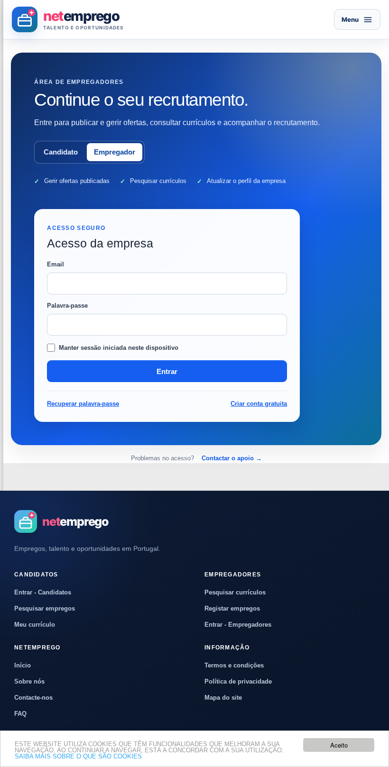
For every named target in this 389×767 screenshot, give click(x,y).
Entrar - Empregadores (237, 624)
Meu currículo (34, 624)
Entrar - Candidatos (42, 592)
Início (22, 665)
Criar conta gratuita (259, 403)
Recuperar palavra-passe (83, 403)
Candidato (61, 152)
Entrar (167, 371)
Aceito (339, 744)
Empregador (114, 152)
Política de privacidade (238, 681)
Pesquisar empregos (44, 608)
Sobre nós (29, 681)
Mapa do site (223, 697)
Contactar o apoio (232, 458)
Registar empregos (232, 608)
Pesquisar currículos (235, 592)
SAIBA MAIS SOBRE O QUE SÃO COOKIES (78, 756)
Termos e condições (234, 665)
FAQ (20, 713)
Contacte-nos (33, 697)
